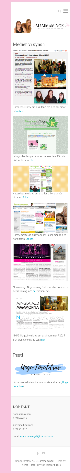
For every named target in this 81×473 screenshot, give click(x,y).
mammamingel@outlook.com (37, 436)
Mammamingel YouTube (43, 454)
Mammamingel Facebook (37, 454)
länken (19, 111)
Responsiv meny (65, 11)
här (31, 160)
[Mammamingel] (40, 21)
